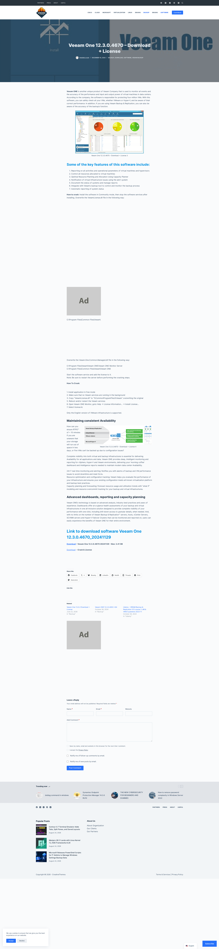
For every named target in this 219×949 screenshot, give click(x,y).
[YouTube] (178, 3)
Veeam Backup (137, 57)
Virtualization (119, 12)
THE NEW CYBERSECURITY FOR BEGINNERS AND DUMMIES (131, 795)
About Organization (95, 825)
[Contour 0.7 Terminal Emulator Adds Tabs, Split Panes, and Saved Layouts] (41, 829)
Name (70, 709)
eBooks (138, 12)
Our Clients (91, 828)
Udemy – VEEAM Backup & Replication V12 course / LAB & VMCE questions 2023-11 (134, 609)
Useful (63, 3)
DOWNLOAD (119, 57)
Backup (146, 12)
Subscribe (209, 943)
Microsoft (107, 12)
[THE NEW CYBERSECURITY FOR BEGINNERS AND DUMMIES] (114, 795)
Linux (130, 12)
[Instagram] (170, 3)
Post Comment (75, 768)
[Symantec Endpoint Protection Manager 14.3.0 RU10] (77, 795)
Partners (40, 3)
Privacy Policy (83, 750)
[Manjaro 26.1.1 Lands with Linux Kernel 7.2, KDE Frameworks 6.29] (41, 843)
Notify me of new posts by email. (83, 761)
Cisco (90, 12)
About (56, 3)
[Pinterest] (174, 3)
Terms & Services (163, 874)
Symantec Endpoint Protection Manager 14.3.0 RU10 (94, 795)
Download (71, 544)
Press (49, 3)
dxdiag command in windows (57, 795)
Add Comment (73, 720)
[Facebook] (161, 3)
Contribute (177, 12)
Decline (22, 941)
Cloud (97, 12)
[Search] (182, 3)
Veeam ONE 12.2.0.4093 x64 (106, 607)
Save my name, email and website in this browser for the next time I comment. (98, 746)
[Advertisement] (109, 227)
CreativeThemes (59, 874)
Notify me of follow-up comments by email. (87, 756)
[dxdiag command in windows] (39, 795)
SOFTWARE (164, 12)
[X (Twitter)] (165, 3)
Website (128, 709)
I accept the (79, 750)
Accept (11, 941)
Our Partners (92, 831)
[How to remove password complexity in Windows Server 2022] (152, 795)
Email (99, 709)
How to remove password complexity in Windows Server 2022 (170, 795)
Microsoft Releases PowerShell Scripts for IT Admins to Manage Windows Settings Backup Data (65, 855)
